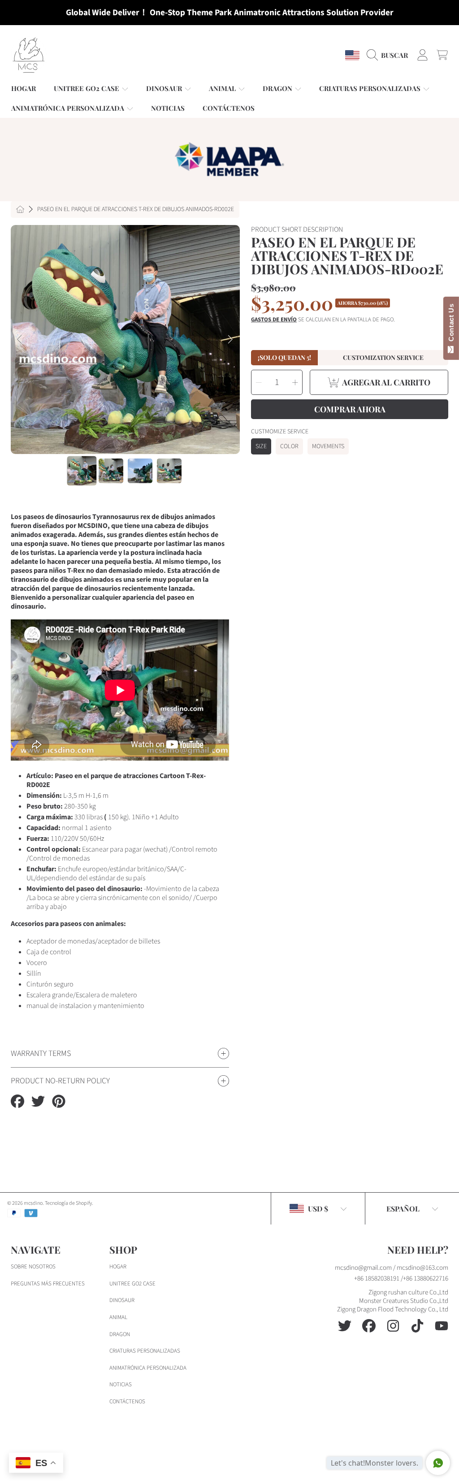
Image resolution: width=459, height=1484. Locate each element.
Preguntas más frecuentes (48, 1284)
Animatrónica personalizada (147, 1368)
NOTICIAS (120, 1384)
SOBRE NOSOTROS (33, 1267)
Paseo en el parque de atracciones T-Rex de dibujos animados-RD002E (135, 210)
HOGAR (117, 1267)
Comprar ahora (349, 409)
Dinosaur (121, 1300)
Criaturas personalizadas (144, 1351)
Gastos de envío (274, 320)
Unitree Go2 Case (132, 1284)
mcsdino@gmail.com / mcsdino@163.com (391, 1267)
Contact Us (451, 324)
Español (403, 1208)
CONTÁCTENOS (127, 1401)
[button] (389, 55)
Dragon (119, 1334)
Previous (20, 339)
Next (230, 339)
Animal (118, 1317)
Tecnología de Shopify (68, 1203)
